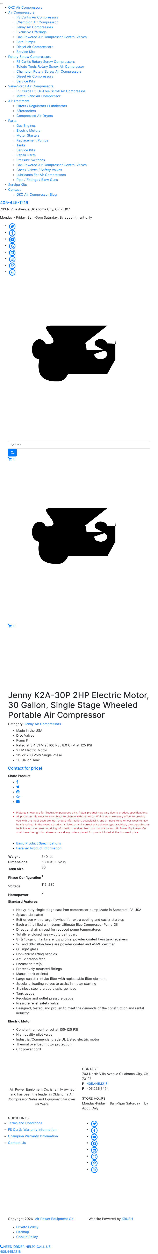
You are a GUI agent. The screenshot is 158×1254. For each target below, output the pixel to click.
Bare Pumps (25, 42)
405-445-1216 (14, 202)
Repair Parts (26, 155)
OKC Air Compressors (25, 7)
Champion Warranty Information (33, 1136)
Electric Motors (28, 130)
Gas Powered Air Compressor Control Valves (51, 37)
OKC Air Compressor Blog (36, 194)
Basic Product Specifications (38, 843)
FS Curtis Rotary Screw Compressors (45, 61)
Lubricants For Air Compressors (41, 175)
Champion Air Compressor (37, 22)
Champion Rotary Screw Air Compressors (48, 71)
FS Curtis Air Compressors (37, 17)
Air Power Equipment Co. (54, 1219)
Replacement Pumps (32, 140)
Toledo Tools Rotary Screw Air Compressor (50, 66)
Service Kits (25, 52)
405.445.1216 (97, 1084)
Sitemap (22, 1232)
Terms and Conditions (25, 1123)
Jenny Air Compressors (34, 27)
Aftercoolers (26, 111)
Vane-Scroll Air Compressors (30, 86)
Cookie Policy (27, 1237)
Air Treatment (18, 101)
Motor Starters (28, 135)
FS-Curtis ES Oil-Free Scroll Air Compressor (50, 91)
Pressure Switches (30, 160)
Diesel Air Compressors (34, 47)
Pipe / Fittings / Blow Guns (37, 180)
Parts (12, 121)
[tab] (83, 843)
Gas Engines (26, 125)
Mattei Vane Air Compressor (38, 96)
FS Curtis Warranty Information (32, 1129)
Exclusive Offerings (31, 32)
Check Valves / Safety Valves (39, 170)
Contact (14, 189)
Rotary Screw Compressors (29, 57)
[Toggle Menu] (1, 3)
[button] (11, 459)
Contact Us (17, 1143)
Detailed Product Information (39, 848)
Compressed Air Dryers (34, 116)
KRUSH (127, 1219)
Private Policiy (27, 1227)
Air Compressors (21, 12)
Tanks (21, 145)
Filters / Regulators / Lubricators (41, 106)
